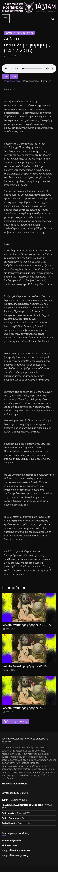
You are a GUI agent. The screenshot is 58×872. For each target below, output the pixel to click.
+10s (14, 76)
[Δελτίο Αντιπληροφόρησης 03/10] (29, 636)
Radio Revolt (8, 823)
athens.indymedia (11, 840)
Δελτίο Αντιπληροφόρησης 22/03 (25, 708)
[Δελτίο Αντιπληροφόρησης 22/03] (29, 677)
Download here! (13, 80)
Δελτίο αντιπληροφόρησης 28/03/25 (27, 625)
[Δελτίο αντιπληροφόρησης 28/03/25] (29, 594)
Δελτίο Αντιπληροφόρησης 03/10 (25, 666)
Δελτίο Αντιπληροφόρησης (19, 32)
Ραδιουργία (8, 813)
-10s (5, 76)
